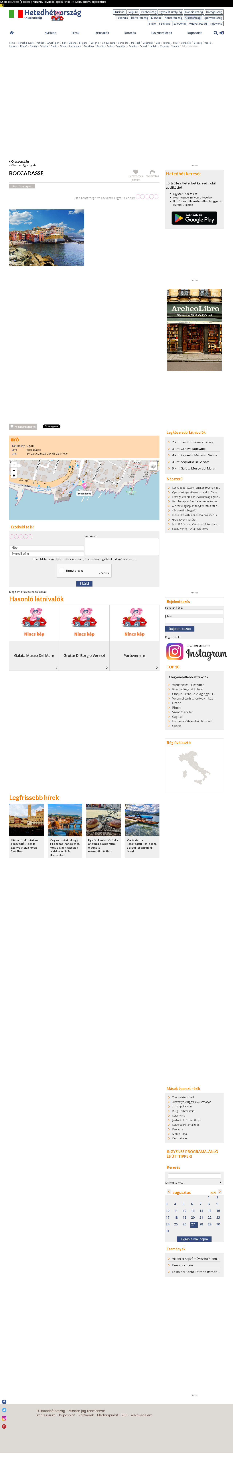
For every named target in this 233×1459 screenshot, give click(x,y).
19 (184, 1218)
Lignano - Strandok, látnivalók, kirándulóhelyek (194, 721)
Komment (90, 536)
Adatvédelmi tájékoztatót (55, 559)
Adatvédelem (142, 1415)
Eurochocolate (182, 1265)
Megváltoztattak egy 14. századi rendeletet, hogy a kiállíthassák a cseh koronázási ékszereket (65, 847)
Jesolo (208, 42)
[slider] (147, 196)
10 (167, 1211)
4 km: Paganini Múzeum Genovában (198, 455)
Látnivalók (102, 33)
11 (176, 1211)
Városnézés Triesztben (188, 685)
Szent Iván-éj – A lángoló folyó (190, 528)
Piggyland (216, 24)
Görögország (214, 12)
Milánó (23, 46)
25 (176, 1224)
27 (193, 1224)
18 (176, 1218)
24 (167, 1224)
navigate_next (221, 1182)
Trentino (133, 46)
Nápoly (33, 46)
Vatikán (40, 42)
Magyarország (198, 24)
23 (218, 1218)
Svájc (152, 24)
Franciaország (194, 12)
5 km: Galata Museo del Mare (193, 468)
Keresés (130, 33)
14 (201, 1211)
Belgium (133, 12)
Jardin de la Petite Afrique (187, 1120)
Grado (176, 703)
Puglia (54, 46)
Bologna (83, 42)
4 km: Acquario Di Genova (190, 462)
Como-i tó (123, 42)
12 (184, 1211)
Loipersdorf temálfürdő (186, 1124)
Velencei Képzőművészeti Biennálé (196, 1259)
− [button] (14, 470)
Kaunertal (177, 1129)
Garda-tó (186, 42)
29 (210, 1224)
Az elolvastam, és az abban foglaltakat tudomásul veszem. (85, 559)
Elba (158, 42)
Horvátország (139, 18)
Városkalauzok (25, 42)
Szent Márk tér (182, 712)
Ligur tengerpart (22, 186)
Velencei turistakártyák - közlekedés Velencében (194, 698)
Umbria (153, 46)
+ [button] (14, 465)
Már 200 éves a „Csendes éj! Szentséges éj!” (198, 524)
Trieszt (143, 46)
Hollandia (122, 18)
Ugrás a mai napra (194, 1239)
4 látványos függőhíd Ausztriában (191, 1102)
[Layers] (153, 466)
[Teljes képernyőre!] (14, 476)
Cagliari (177, 716)
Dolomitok (148, 42)
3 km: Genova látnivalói (189, 449)
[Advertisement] (84, 307)
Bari (64, 42)
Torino (110, 46)
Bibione (72, 42)
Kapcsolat (194, 33)
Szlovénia (180, 24)
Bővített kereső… (175, 1183)
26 (184, 1224)
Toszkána (121, 46)
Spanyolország (213, 18)
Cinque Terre (108, 42)
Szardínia (89, 46)
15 (210, 1211)
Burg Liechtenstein (183, 1111)
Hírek (75, 33)
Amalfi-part (53, 42)
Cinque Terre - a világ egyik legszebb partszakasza (194, 694)
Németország (173, 18)
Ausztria (119, 12)
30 (218, 1224)
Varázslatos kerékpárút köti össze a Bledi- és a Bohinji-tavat (142, 845)
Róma (12, 42)
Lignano (13, 46)
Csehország (148, 12)
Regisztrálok (172, 637)
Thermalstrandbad (183, 1097)
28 (201, 1224)
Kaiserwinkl (178, 1115)
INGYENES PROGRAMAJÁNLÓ (192, 1151)
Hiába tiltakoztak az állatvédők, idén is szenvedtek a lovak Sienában (24, 845)
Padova (44, 46)
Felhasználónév (174, 607)
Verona (175, 46)
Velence (164, 46)
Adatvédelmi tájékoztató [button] (90, 2)
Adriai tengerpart (191, 46)
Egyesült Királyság (170, 12)
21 (201, 1218)
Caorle (176, 726)
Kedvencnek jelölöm (25, 427)
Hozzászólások (161, 33)
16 (218, 1211)
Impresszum (46, 1415)
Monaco (156, 18)
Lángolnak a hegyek (184, 510)
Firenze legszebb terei (188, 689)
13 (193, 1211)
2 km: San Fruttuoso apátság (193, 442)
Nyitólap (50, 33)
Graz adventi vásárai (184, 519)
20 (193, 1218)
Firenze (166, 42)
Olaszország (193, 18)
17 (167, 1218)
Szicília (100, 46)
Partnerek (86, 1415)
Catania (94, 42)
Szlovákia (165, 24)
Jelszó (168, 616)
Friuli (175, 42)
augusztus (182, 1192)
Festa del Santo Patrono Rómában (196, 1272)
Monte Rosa (179, 1133)
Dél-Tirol (135, 42)
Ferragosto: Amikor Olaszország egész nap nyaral (201, 496)
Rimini (63, 46)
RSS (124, 1415)
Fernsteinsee (179, 1138)
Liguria (32, 165)
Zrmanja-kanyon (182, 1106)
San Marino (75, 46)
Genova (198, 42)
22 (210, 1218)
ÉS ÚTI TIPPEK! (179, 1156)
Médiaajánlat (107, 1415)
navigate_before (169, 1191)
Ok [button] (1, 5)
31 (167, 1231)
